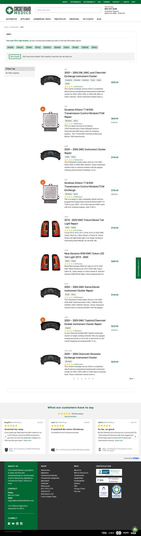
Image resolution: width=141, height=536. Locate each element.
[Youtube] (13, 523)
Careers (106, 2)
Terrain (75, 47)
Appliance (25, 19)
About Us (77, 470)
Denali (29, 47)
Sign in (126, 2)
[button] (6, 436)
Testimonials (75, 2)
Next (131, 379)
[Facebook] (9, 523)
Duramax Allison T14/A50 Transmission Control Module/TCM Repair (84, 113)
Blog (99, 19)
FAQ (99, 2)
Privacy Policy (79, 489)
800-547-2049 (111, 9)
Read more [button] (27, 440)
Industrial (74, 19)
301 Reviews (78, 230)
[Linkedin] (17, 523)
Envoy (37, 47)
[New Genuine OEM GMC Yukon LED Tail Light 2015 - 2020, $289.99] (50, 262)
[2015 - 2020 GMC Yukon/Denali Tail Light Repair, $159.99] (50, 229)
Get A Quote (88, 19)
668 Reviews (78, 124)
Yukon (94, 47)
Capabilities (78, 478)
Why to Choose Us (81, 473)
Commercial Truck (42, 19)
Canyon (20, 47)
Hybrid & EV (45, 491)
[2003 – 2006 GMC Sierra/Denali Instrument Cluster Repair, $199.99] (50, 296)
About (65, 2)
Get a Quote (14, 57)
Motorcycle (45, 486)
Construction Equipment (50, 478)
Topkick (85, 47)
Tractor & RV (60, 19)
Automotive (11, 19)
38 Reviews (78, 331)
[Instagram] (21, 523)
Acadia (10, 47)
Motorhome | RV (47, 494)
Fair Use (77, 491)
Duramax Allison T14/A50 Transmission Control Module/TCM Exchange (84, 187)
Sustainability (89, 2)
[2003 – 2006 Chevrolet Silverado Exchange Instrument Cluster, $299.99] (50, 363)
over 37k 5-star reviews (19, 41)
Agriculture (45, 481)
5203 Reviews (78, 86)
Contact (116, 2)
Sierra (66, 47)
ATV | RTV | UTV (47, 489)
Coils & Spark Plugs (48, 497)
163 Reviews (78, 264)
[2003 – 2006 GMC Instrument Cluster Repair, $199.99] (50, 158)
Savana (57, 47)
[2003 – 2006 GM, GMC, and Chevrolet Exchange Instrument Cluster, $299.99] (50, 83)
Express (47, 47)
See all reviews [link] (70, 416)
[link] (24, 450)
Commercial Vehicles (49, 475)
